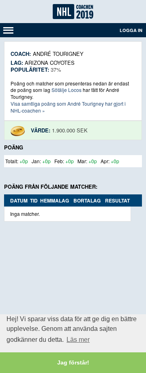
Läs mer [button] (78, 339)
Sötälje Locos (67, 89)
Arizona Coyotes (50, 62)
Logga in (131, 30)
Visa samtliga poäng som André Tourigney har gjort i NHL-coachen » (68, 107)
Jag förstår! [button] (73, 362)
